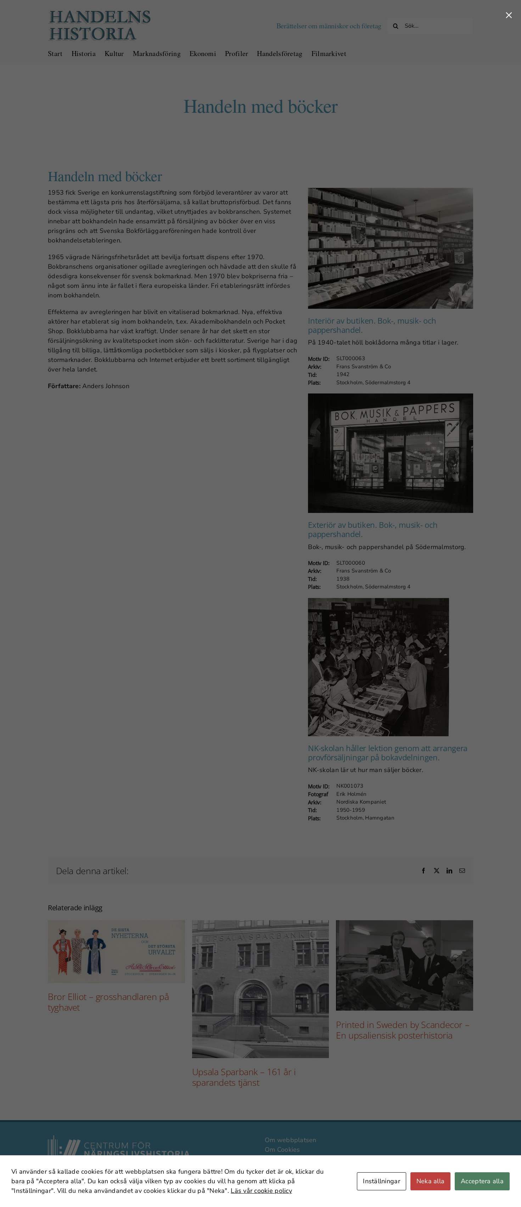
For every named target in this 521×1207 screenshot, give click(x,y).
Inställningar (381, 1181)
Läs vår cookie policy (261, 1190)
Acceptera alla (482, 1181)
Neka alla (430, 1181)
